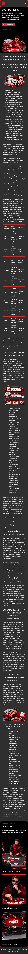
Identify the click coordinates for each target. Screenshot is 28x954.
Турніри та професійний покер (12, 871)
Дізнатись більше (8, 24)
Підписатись (6, 29)
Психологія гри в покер (10, 908)
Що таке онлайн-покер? (10, 945)
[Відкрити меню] (25, 3)
